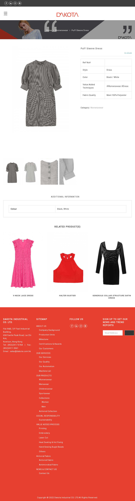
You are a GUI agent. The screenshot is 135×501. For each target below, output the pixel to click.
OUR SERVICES (43, 353)
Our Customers (46, 349)
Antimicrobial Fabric (48, 465)
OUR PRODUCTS (44, 376)
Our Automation (46, 366)
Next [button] (68, 102)
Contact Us (44, 473)
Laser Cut (43, 438)
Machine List (45, 371)
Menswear (44, 384)
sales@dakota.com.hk (20, 351)
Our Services (45, 357)
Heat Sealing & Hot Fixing (51, 442)
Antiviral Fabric (43, 456)
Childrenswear (46, 389)
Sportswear (44, 393)
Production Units (47, 335)
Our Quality (44, 362)
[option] (39, 89)
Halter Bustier (67, 296)
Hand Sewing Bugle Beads (51, 447)
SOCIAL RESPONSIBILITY (48, 416)
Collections (44, 398)
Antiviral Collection (48, 411)
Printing (43, 428)
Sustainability (45, 420)
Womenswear (61, 30)
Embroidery (44, 433)
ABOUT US (41, 326)
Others (42, 451)
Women (45, 402)
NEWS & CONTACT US (46, 469)
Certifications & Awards (50, 344)
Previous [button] (9, 102)
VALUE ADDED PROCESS (47, 424)
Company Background (49, 330)
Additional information (65, 197)
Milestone (43, 339)
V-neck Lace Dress (23, 296)
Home (49, 30)
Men (44, 407)
